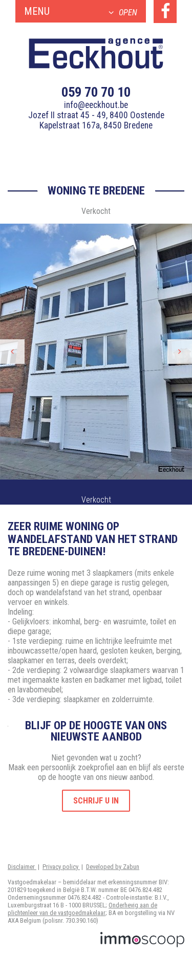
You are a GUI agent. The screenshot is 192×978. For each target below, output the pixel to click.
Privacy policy (61, 867)
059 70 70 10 (96, 92)
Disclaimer (22, 867)
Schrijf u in (96, 801)
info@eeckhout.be (96, 105)
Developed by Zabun (112, 867)
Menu (80, 11)
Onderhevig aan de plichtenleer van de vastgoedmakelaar (82, 909)
